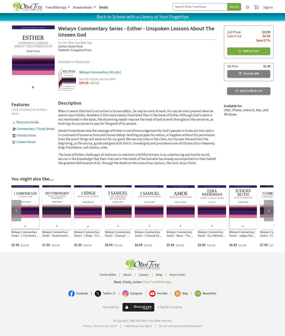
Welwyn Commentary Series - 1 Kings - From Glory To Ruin (87, 236)
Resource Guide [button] (27, 122)
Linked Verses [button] (26, 142)
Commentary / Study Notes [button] (35, 129)
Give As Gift (251, 73)
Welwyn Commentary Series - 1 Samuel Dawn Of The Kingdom (149, 236)
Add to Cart (250, 51)
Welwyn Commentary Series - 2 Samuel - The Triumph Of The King (117, 237)
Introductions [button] (26, 135)
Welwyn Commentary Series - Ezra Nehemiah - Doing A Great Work (211, 236)
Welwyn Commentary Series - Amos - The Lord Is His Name (179, 236)
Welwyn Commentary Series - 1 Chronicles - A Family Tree (24, 236)
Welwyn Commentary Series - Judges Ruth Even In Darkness (242, 236)
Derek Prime (75, 47)
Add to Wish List (251, 91)
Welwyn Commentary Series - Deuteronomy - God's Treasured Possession (56, 237)
